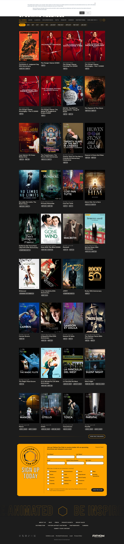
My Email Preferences (62, 535)
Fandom (66, 477)
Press (57, 522)
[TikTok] (29, 536)
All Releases (53, 471)
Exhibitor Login (50, 535)
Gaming (66, 483)
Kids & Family (82, 477)
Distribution (40, 525)
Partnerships (75, 525)
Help (50, 522)
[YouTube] (32, 536)
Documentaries (68, 471)
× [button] (95, 2)
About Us (42, 522)
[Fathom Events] (98, 536)
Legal (71, 535)
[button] (104, 20)
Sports (80, 483)
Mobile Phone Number (72, 460)
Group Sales (80, 522)
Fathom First (67, 480)
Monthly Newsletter (96, 475)
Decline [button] (88, 12)
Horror (80, 471)
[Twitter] (23, 536)
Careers (85, 525)
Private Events (67, 522)
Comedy (52, 483)
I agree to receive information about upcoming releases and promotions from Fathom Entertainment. (68, 489)
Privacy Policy (78, 535)
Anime (51, 474)
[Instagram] (26, 536)
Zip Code (88, 460)
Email (49, 460)
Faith (65, 474)
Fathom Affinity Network (57, 525)
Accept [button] (82, 12)
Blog (94, 471)
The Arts (52, 477)
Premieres (81, 480)
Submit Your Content (62, 528)
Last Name (79, 454)
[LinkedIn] (35, 536)
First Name (50, 454)
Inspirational (82, 474)
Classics (52, 480)
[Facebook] (20, 536)
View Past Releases (97, 436)
